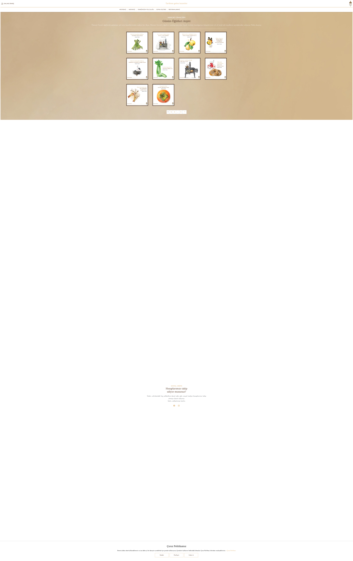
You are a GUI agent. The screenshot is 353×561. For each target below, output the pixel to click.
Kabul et (191, 555)
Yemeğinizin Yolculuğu (146, 9)
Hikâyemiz (122, 9)
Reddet (162, 555)
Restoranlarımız (174, 9)
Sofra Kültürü (161, 9)
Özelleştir (176, 555)
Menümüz (132, 9)
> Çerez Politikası (231, 550)
